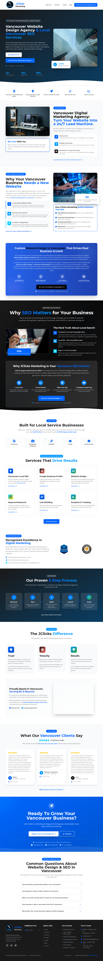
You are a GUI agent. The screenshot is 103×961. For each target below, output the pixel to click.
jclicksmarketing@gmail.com (91, 939)
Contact (46, 946)
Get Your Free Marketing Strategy (19, 60)
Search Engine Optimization (67, 933)
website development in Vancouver (22, 198)
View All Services (51, 521)
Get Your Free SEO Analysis (50, 398)
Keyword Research (68, 942)
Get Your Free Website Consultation (51, 287)
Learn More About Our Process (51, 615)
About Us (48, 5)
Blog (70, 5)
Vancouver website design (24, 264)
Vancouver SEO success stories (47, 743)
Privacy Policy (68, 955)
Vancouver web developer (42, 264)
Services (57, 5)
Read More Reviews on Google (52, 789)
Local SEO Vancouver (34, 45)
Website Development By (86, 955)
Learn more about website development (18, 231)
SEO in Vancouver (69, 320)
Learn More (11, 486)
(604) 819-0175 (14, 55)
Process (46, 937)
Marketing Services (68, 929)
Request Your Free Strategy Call (42, 834)
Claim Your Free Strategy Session (86, 5)
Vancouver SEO (21, 483)
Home (46, 929)
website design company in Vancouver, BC (26, 257)
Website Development (69, 937)
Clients (65, 5)
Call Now (68, 834)
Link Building (67, 945)
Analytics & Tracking (69, 947)
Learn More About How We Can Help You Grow (67, 160)
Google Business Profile (70, 939)
